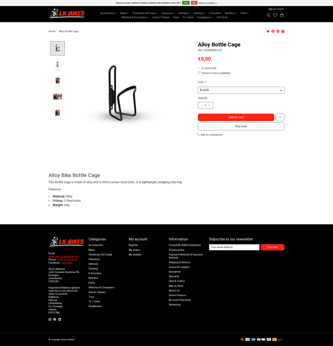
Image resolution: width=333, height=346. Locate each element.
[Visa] (247, 339)
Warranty (174, 276)
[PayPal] (274, 339)
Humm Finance (177, 295)
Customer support (179, 267)
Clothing (93, 268)
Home (52, 31)
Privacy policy (176, 249)
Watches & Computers (101, 287)
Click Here (66, 262)
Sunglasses (95, 306)
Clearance (94, 259)
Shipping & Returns (179, 262)
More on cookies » (208, 3)
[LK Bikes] (67, 13)
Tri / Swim (188, 17)
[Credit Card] (269, 339)
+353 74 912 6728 (67, 259)
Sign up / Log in (275, 9)
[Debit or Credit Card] (280, 339)
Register (133, 245)
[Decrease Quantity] (201, 105)
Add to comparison (212, 134)
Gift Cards (222, 17)
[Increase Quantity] (209, 105)
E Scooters (215, 13)
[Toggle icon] (268, 15)
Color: (202, 82)
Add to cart (236, 117)
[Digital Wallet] (261, 339)
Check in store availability (216, 73)
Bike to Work (176, 285)
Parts (92, 282)
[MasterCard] (242, 339)
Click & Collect (177, 281)
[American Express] (253, 339)
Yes (186, 3)
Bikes (92, 249)
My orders (134, 249)
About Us (174, 290)
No (194, 3)
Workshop (175, 304)
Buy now (241, 126)
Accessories (96, 245)
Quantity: (203, 98)
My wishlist (135, 254)
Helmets (93, 263)
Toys (176, 17)
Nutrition (93, 278)
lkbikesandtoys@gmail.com (64, 256)
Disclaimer (175, 271)
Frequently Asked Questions (185, 245)
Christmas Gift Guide (100, 254)
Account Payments (180, 299)
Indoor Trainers (160, 17)
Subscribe (272, 247)
